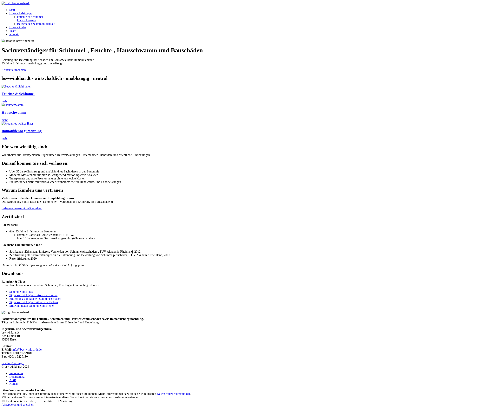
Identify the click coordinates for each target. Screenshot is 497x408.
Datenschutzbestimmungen (173, 393)
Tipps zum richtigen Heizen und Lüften (33, 295)
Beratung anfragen (13, 363)
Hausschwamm (26, 20)
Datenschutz (16, 376)
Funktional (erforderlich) (21, 401)
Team (12, 30)
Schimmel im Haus (21, 291)
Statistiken (48, 401)
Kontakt (14, 34)
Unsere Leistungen (20, 13)
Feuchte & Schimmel (30, 16)
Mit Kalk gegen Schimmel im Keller (31, 305)
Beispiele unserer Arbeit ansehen (22, 208)
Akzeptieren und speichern (18, 404)
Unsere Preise (17, 27)
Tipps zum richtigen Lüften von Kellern (33, 302)
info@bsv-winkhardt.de (27, 349)
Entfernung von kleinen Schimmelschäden (35, 298)
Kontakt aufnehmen (14, 70)
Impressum (16, 373)
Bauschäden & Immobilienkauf (36, 23)
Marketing (65, 401)
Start (12, 9)
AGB (12, 380)
